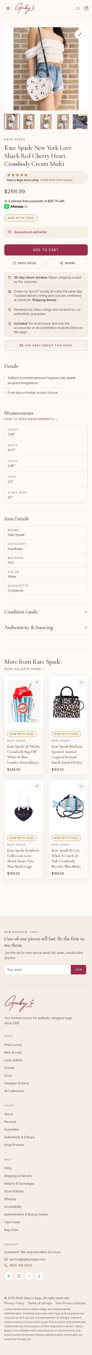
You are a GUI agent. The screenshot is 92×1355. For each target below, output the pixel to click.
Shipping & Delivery (18, 1176)
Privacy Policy (14, 1303)
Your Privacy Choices (70, 1303)
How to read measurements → (31, 419)
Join (78, 969)
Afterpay (10, 1199)
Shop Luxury (13, 1044)
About (8, 1114)
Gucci (8, 1075)
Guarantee (11, 1129)
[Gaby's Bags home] (25, 8)
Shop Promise (14, 1145)
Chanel (9, 1068)
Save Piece (27, 263)
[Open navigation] (8, 8)
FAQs (8, 1168)
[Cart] (86, 8)
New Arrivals (13, 1052)
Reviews (10, 1121)
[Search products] (78, 8)
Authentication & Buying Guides (26, 1214)
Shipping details (44, 300)
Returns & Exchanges (19, 1183)
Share (70, 263)
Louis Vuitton (13, 1060)
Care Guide (12, 1222)
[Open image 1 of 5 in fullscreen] (79, 34)
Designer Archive (16, 1083)
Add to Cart (46, 250)
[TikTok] (39, 1276)
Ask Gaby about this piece (48, 345)
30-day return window (30, 277)
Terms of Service (40, 1303)
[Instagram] (19, 1276)
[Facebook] (8, 1276)
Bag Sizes (11, 1230)
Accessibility (13, 1206)
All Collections (14, 1091)
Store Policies (14, 1191)
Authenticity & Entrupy (19, 1137)
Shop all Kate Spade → (24, 669)
